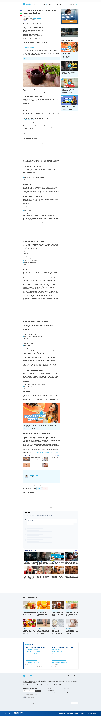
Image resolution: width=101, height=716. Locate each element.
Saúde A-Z (30, 7)
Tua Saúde (25, 7)
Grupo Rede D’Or (56, 708)
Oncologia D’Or (76, 713)
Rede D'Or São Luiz (69, 713)
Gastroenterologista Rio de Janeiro (33, 651)
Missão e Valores (66, 688)
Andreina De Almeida (33, 475)
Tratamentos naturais (37, 7)
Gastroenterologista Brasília (31, 653)
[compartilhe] (21, 11)
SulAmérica (82, 713)
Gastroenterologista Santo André (32, 662)
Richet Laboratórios (88, 713)
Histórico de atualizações (29, 492)
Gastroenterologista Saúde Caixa (59, 660)
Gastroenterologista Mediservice (58, 653)
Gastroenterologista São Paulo (32, 649)
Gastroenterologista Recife (31, 660)
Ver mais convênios (55, 664)
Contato (65, 694)
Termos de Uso (66, 692)
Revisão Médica (66, 690)
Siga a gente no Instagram (71, 675)
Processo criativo (51, 690)
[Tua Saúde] (27, 4)
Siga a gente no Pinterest (77, 675)
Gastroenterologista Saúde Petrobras (59, 662)
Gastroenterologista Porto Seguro (59, 655)
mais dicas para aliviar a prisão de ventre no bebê (47, 452)
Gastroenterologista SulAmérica (58, 649)
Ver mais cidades (28, 664)
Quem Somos (50, 688)
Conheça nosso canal (68, 675)
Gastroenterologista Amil (57, 658)
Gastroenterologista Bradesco (58, 651)
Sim (39, 488)
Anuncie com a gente (51, 694)
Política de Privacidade (52, 692)
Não (45, 488)
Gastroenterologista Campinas (32, 658)
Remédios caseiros (45, 7)
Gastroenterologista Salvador (32, 655)
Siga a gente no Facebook (74, 675)
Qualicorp (94, 713)
